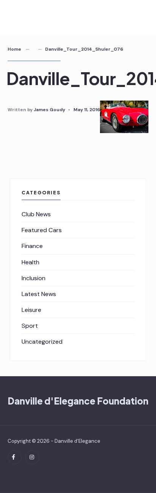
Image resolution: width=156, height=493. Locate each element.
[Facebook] (15, 457)
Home (14, 49)
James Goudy (49, 110)
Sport (30, 326)
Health (30, 262)
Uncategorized (42, 342)
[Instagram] (32, 457)
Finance (32, 246)
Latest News (39, 294)
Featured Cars (42, 230)
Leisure (31, 310)
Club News (36, 214)
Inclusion (33, 278)
